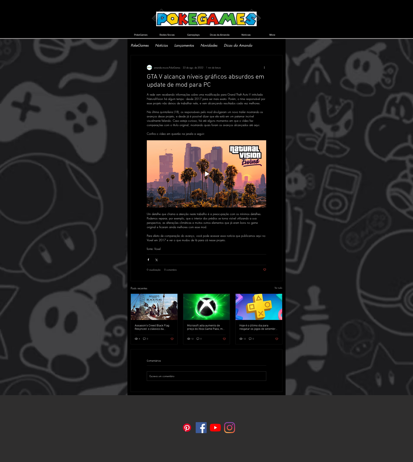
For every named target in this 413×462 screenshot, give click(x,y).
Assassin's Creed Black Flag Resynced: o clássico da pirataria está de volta (152, 327)
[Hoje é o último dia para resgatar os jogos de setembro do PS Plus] (259, 307)
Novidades (208, 45)
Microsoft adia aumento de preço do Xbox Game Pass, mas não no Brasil (206, 327)
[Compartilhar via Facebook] (148, 259)
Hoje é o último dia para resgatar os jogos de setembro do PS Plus (258, 327)
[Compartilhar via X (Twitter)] (156, 259)
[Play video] (206, 173)
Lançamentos (184, 45)
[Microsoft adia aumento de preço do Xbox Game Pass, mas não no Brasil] (206, 307)
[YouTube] (215, 427)
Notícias (161, 45)
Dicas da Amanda (238, 45)
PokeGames (140, 45)
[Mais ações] (264, 67)
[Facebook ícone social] (201, 427)
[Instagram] (229, 427)
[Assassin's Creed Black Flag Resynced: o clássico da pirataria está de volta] (154, 307)
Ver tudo (278, 287)
